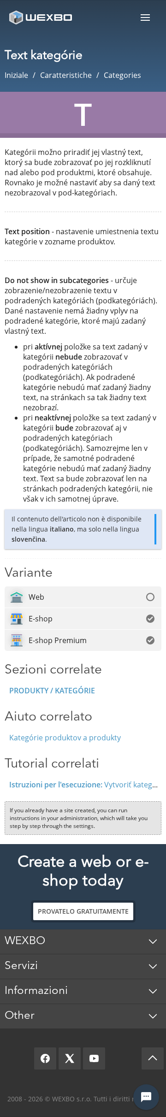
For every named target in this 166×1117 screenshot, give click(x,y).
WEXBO (25, 941)
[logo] (41, 17)
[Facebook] (45, 1058)
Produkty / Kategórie (52, 691)
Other (20, 1016)
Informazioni (36, 991)
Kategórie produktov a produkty (65, 738)
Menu (145, 17)
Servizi (21, 966)
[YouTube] (94, 1058)
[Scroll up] (153, 1058)
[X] (70, 1058)
